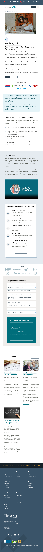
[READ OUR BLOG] (18, 534)
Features (30, 483)
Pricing (18, 471)
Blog (29, 474)
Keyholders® (18, 500)
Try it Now (14, 77)
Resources (31, 471)
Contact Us (25, 339)
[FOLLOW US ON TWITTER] (8, 534)
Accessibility (31, 487)
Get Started (33, 6)
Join (17, 497)
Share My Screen (19, 502)
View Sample (21, 77)
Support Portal (19, 495)
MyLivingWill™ (6, 478)
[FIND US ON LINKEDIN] (15, 534)
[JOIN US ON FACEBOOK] (5, 534)
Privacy (29, 485)
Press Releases (7, 497)
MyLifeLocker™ (7, 481)
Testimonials (6, 502)
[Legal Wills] (13, 7)
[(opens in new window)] (14, 541)
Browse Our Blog (25, 332)
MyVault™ (6, 485)
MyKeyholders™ (7, 489)
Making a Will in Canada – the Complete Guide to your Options (11, 422)
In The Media (6, 499)
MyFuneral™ (6, 483)
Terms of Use (31, 481)
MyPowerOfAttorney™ (8, 476)
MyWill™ (5, 474)
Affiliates (5, 504)
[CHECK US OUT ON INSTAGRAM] (12, 534)
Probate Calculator (32, 476)
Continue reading (26, 404)
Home (6, 11)
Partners (5, 506)
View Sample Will (20, 252)
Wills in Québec (31, 478)
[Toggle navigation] (38, 7)
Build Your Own (19, 478)
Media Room (6, 508)
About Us (6, 492)
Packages (18, 476)
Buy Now (7, 77)
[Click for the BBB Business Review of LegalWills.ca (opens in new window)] (7, 541)
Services (9, 11)
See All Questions (25, 324)
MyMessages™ (7, 487)
